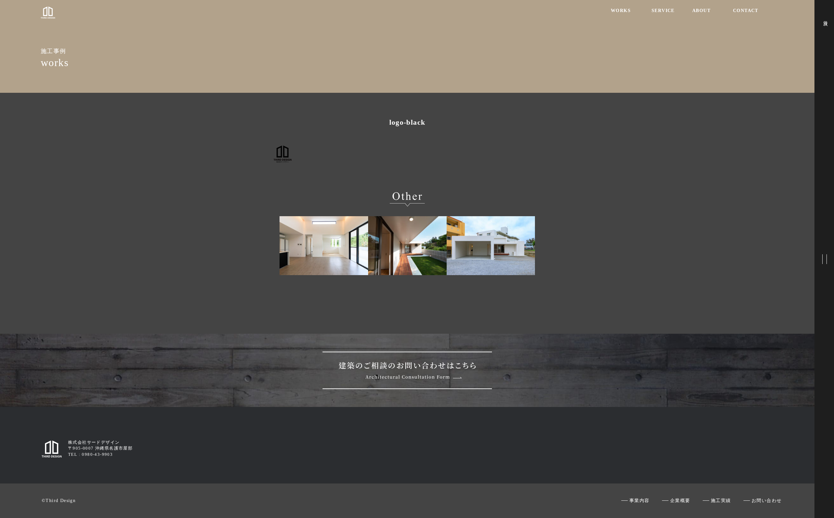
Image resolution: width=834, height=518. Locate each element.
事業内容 (639, 500)
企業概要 (680, 500)
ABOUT (701, 10)
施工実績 (721, 500)
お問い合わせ (767, 500)
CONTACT (745, 10)
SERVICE (663, 10)
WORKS (621, 10)
